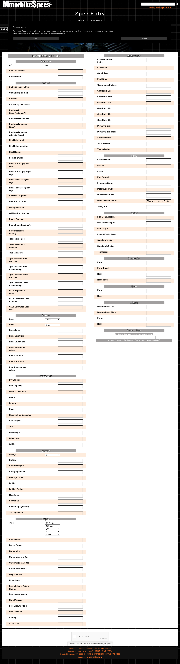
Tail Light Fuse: (16, 512)
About (158, 7)
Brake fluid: (14, 330)
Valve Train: (14, 623)
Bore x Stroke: (16, 545)
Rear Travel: (102, 280)
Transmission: (104, 149)
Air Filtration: (15, 539)
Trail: (11, 427)
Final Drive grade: (17, 140)
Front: (12, 319)
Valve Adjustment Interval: (17, 292)
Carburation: (15, 551)
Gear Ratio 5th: (104, 114)
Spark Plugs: (15, 501)
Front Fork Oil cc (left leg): (19, 181)
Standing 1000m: (105, 240)
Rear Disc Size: (16, 356)
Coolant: (13, 99)
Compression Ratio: (18, 569)
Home (151, 7)
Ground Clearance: (18, 391)
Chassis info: (15, 77)
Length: (12, 403)
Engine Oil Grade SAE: (19, 118)
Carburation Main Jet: (19, 563)
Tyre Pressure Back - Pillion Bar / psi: (19, 268)
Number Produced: (106, 195)
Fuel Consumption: (106, 217)
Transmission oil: (17, 239)
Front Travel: (103, 268)
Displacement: (16, 574)
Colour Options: (104, 160)
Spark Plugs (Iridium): (19, 507)
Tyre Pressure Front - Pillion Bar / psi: (19, 284)
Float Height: (15, 152)
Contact (167, 7)
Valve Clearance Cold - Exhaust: (19, 300)
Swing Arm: (102, 206)
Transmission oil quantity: (16, 246)
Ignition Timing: (16, 489)
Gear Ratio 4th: (104, 108)
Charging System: (17, 472)
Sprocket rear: (104, 143)
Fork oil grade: (16, 158)
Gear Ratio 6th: (104, 120)
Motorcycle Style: (105, 189)
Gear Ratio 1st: (104, 91)
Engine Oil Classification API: (17, 111)
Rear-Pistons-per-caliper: (17, 368)
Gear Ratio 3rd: (104, 103)
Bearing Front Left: (106, 306)
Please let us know (103, 651)
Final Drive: (102, 79)
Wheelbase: (14, 438)
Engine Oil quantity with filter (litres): (18, 133)
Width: (12, 444)
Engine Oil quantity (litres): (18, 125)
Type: (11, 523)
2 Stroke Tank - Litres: (19, 87)
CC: (11, 65)
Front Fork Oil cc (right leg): (19, 189)
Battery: (13, 460)
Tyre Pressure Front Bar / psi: (18, 276)
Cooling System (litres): (20, 104)
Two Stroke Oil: (16, 253)
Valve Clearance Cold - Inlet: (19, 308)
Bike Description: (17, 71)
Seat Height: (15, 421)
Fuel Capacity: (16, 386)
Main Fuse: (14, 495)
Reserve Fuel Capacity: (20, 415)
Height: (12, 397)
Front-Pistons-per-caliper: (17, 348)
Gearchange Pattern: (107, 85)
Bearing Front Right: (106, 312)
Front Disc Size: (16, 336)
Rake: (12, 409)
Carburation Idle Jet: (18, 557)
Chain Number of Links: (105, 60)
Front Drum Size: (17, 342)
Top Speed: (102, 252)
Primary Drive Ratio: (106, 132)
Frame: (100, 171)
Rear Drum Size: (16, 361)
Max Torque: (103, 228)
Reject (35, 38)
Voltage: (13, 455)
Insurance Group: (105, 183)
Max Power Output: (106, 223)
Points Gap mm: (16, 219)
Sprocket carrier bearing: (16, 232)
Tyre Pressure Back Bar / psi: (18, 260)
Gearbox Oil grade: (18, 196)
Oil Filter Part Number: (19, 213)
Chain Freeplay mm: (18, 93)
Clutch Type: (103, 73)
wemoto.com (95, 657)
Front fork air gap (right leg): (20, 173)
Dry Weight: (14, 380)
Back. (4, 29)
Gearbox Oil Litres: (17, 202)
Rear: (11, 325)
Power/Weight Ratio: (106, 234)
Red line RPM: (15, 612)
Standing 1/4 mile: (105, 246)
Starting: (13, 618)
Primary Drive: (104, 126)
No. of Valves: (15, 600)
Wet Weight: (14, 432)
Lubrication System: (18, 594)
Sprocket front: (104, 138)
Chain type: (102, 67)
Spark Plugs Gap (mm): (20, 225)
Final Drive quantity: (18, 146)
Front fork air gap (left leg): (19, 165)
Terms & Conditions (94, 654)
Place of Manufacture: (107, 201)
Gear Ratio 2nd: (104, 97)
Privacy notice (113, 654)
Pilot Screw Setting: (18, 606)
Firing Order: (15, 580)
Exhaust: (101, 166)
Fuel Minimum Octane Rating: (19, 587)
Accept (144, 38)
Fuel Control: (103, 177)
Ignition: (13, 483)
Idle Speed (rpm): (17, 207)
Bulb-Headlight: (16, 466)
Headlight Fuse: (16, 477)
